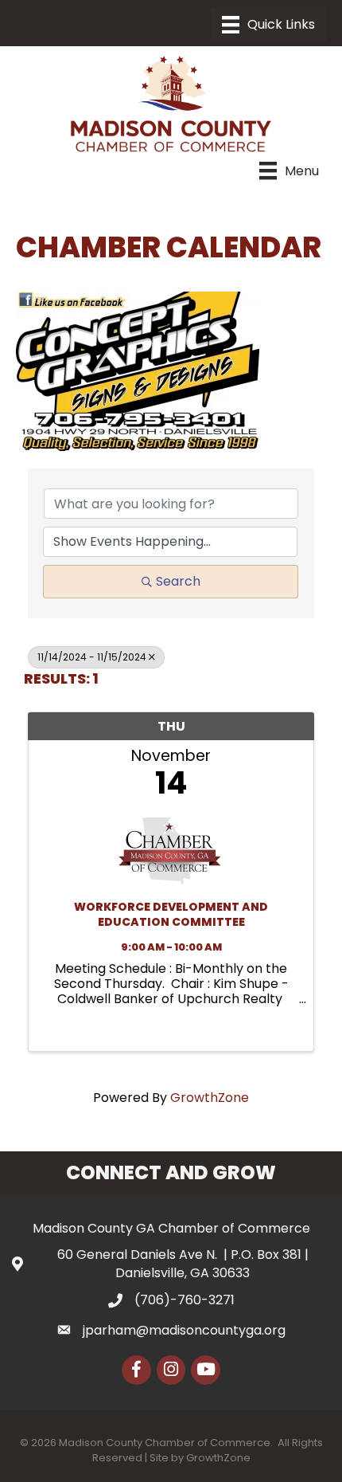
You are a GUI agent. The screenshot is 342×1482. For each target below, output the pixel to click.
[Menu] (268, 24)
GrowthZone (209, 1097)
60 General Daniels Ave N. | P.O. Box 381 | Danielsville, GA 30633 (183, 1263)
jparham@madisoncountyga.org (184, 1330)
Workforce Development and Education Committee (171, 915)
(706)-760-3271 (184, 1300)
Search (178, 581)
